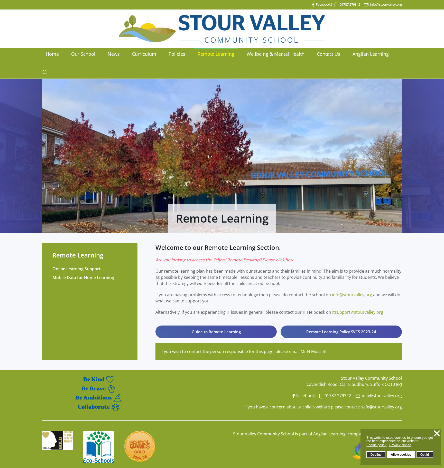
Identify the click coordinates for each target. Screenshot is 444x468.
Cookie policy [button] (376, 445)
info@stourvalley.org (386, 4)
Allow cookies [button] (401, 454)
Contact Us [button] (328, 54)
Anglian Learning (371, 54)
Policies (177, 54)
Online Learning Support (76, 269)
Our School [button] (83, 54)
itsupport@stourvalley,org (357, 312)
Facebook (323, 4)
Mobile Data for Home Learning (83, 277)
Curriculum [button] (144, 54)
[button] (44, 72)
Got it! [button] (424, 454)
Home (52, 54)
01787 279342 (350, 4)
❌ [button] (436, 433)
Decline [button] (376, 454)
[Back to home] (222, 29)
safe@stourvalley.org (381, 407)
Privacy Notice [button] (400, 445)
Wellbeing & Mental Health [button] (275, 54)
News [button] (114, 54)
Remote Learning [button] (216, 54)
